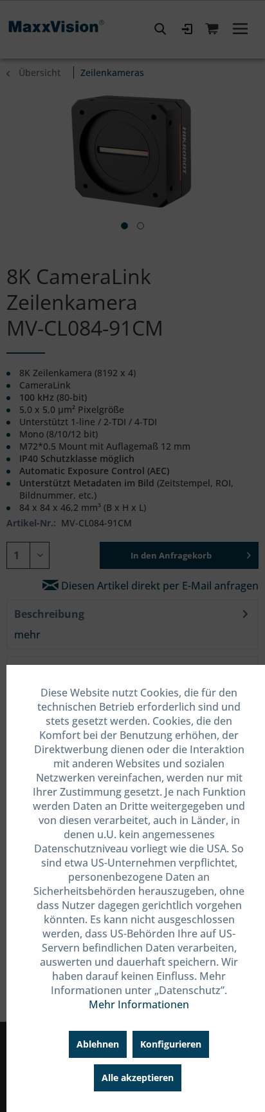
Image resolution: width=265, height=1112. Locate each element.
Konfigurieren (170, 1044)
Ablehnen (98, 1044)
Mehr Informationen (139, 1004)
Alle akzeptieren (138, 1077)
